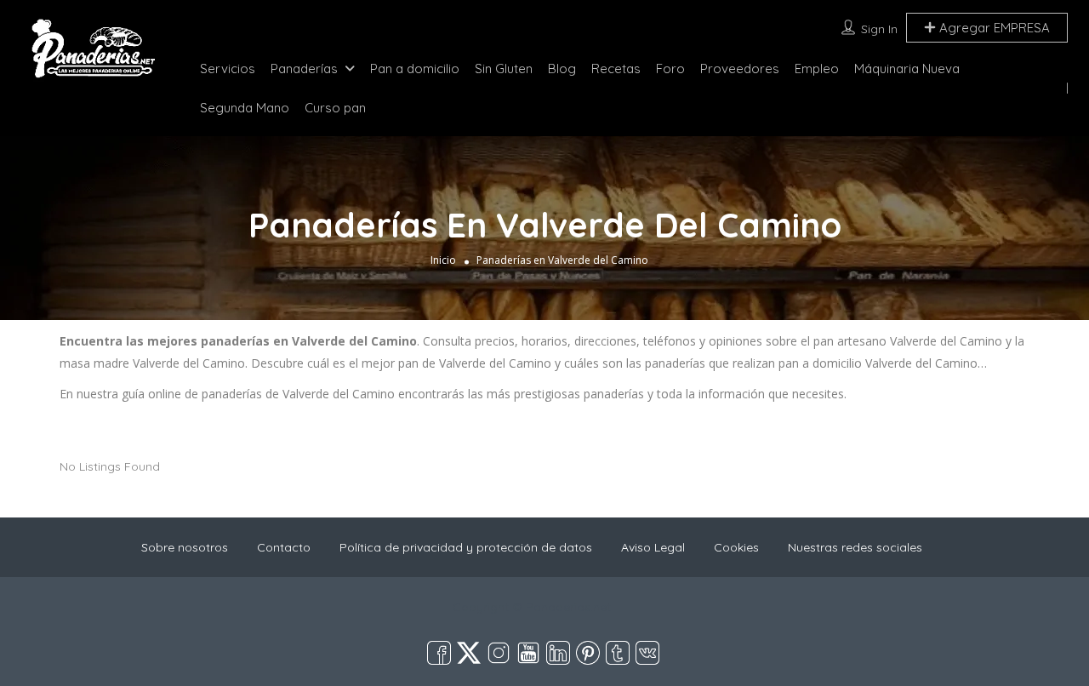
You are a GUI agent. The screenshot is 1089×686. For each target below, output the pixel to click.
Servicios (227, 68)
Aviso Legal (653, 547)
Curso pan (335, 108)
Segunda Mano (244, 108)
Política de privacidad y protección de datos (465, 547)
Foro (670, 68)
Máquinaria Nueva (907, 68)
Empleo (817, 68)
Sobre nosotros (184, 547)
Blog (562, 68)
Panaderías (304, 68)
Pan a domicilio (414, 68)
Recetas (616, 68)
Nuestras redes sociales (855, 547)
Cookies (736, 547)
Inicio (443, 260)
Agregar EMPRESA (993, 28)
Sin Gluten (504, 68)
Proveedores (739, 68)
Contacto (284, 547)
